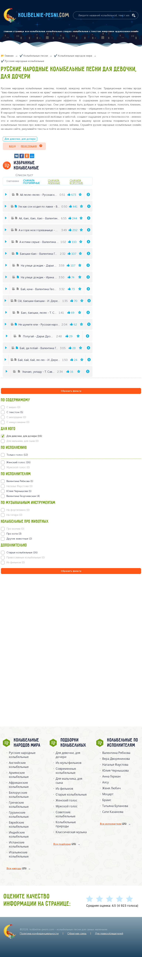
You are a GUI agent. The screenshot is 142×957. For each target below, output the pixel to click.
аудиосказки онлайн (126, 31)
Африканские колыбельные (19, 785)
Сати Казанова (112, 812)
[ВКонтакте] (16, 156)
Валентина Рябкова (116, 753)
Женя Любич (111, 788)
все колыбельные (35, 31)
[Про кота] (71, 534)
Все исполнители (113, 823)
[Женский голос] (71, 462)
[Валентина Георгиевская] (71, 496)
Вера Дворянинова (116, 759)
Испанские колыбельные (19, 844)
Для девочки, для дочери (20, 138)
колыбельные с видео (59, 31)
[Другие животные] (71, 539)
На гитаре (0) (14, 514)
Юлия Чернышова (115, 770)
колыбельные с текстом (87, 31)
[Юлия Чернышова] (71, 491)
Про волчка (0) (15, 528)
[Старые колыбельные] (71, 552)
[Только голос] (71, 455)
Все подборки (64, 844)
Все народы (16, 868)
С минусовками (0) (17, 422)
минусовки (108, 31)
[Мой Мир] (32, 156)
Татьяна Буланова (115, 806)
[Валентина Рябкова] (71, 481)
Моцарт (107, 794)
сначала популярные (31, 182)
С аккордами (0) (16, 417)
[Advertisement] (23, 614)
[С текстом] (71, 412)
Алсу (105, 782)
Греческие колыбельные (19, 805)
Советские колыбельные (65, 814)
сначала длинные (54, 182)
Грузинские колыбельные (19, 814)
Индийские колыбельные (19, 834)
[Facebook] (21, 156)
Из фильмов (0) (15, 562)
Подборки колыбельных (73, 743)
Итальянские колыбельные (19, 854)
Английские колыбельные (19, 765)
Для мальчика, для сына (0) (22, 441)
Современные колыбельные (66, 771)
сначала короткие (76, 182)
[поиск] (133, 15)
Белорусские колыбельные (19, 795)
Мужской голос (66, 806)
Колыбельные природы (66, 824)
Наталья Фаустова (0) (19, 486)
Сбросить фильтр (71, 391)
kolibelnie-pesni (43, 15)
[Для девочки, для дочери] (71, 436)
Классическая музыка (71, 832)
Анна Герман (111, 776)
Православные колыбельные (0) (25, 557)
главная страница (14, 31)
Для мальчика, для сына (69, 781)
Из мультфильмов (68, 763)
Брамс (106, 800)
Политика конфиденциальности (39, 933)
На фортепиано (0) (18, 509)
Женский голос (66, 800)
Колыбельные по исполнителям (122, 743)
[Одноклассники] (27, 156)
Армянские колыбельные (19, 775)
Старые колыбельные (71, 794)
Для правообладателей (109, 933)
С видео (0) (13, 407)
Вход (12, 146)
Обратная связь (76, 933)
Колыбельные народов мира (27, 743)
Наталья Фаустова (115, 765)
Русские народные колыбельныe (22, 755)
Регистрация (29, 146)
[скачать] (88, 194)
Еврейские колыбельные (19, 824)
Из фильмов (64, 789)
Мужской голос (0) (18, 467)
